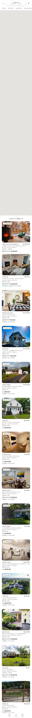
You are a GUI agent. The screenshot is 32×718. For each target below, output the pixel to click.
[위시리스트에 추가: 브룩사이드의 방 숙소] (28, 292)
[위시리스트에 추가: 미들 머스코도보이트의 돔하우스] (28, 223)
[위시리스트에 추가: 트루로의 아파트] (28, 433)
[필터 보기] (28, 3)
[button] (3, 251)
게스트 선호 (10, 8)
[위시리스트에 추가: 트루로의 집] (28, 256)
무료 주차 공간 (19, 8)
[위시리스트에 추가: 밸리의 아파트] (28, 611)
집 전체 (3, 8)
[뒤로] (3, 3)
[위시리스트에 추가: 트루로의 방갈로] (28, 364)
